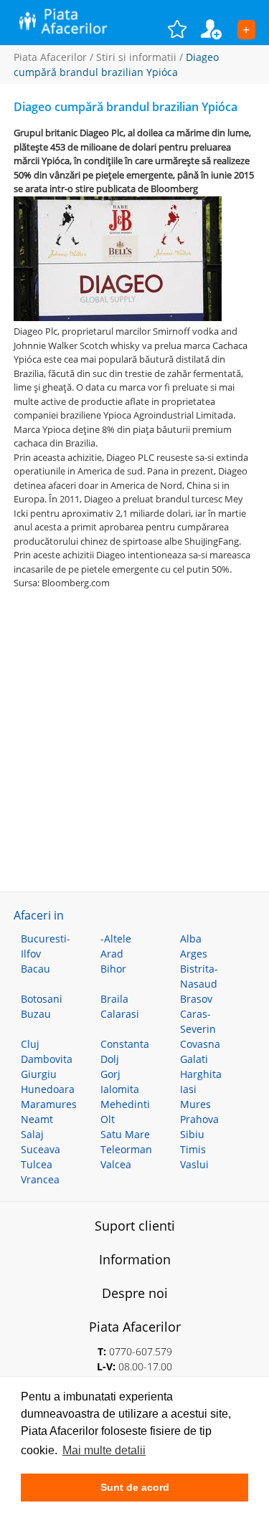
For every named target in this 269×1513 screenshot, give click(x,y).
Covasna (200, 1044)
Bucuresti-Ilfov (45, 946)
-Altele (115, 938)
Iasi (188, 1089)
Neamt (37, 1119)
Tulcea (36, 1164)
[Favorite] (184, 29)
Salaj (32, 1134)
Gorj (110, 1074)
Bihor (113, 968)
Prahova (199, 1119)
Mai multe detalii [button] (104, 1450)
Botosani (41, 999)
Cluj (30, 1044)
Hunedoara (48, 1089)
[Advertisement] (134, 725)
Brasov (196, 999)
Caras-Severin (198, 1021)
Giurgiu (39, 1074)
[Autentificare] (219, 29)
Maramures (49, 1104)
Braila (114, 999)
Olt (107, 1119)
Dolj (109, 1059)
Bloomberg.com (76, 582)
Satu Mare (125, 1134)
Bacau (35, 968)
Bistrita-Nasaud (199, 976)
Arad (111, 953)
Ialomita (119, 1089)
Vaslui (194, 1164)
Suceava (40, 1149)
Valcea (115, 1164)
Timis (193, 1149)
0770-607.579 (140, 1351)
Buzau (36, 1014)
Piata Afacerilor (50, 57)
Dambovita (46, 1059)
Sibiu (192, 1134)
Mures (195, 1104)
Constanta (124, 1044)
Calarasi (119, 1014)
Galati (194, 1059)
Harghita (201, 1074)
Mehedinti (125, 1104)
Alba (191, 938)
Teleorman (126, 1149)
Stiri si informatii (136, 57)
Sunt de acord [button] (134, 1487)
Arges (193, 953)
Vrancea (40, 1179)
